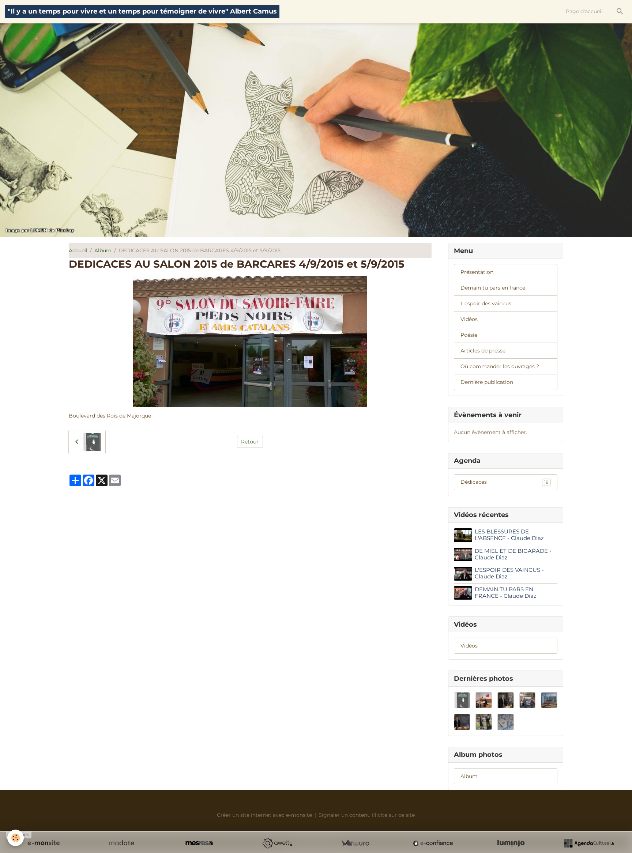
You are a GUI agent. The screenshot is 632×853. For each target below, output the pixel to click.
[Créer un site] (43, 843)
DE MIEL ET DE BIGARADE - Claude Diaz (513, 554)
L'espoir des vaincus (485, 303)
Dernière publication (486, 382)
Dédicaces (504, 482)
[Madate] (121, 843)
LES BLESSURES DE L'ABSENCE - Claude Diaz (509, 534)
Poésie (468, 335)
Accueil (78, 250)
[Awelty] (277, 843)
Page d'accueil (584, 11)
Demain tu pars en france (492, 287)
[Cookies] (15, 838)
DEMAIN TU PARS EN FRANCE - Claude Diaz (506, 592)
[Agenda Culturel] (588, 843)
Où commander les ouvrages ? (499, 366)
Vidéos (469, 319)
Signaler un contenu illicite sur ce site (367, 815)
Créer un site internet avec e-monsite (264, 815)
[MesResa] (199, 843)
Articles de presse (482, 350)
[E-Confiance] (433, 843)
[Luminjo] (511, 843)
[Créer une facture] (355, 843)
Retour (250, 441)
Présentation (476, 272)
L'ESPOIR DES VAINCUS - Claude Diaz (509, 573)
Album (103, 250)
